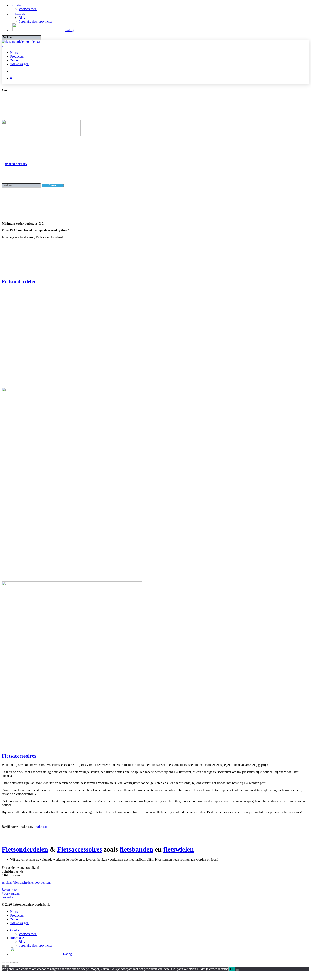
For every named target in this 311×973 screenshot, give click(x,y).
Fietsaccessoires (19, 756)
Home (14, 911)
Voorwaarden (11, 893)
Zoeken (15, 919)
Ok (232, 969)
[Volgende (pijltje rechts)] (7, 966)
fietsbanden (136, 849)
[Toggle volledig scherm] (7, 962)
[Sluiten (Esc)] (16, 962)
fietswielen (178, 849)
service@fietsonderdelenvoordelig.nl (26, 882)
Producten (17, 915)
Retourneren (10, 889)
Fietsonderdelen (19, 281)
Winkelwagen (19, 923)
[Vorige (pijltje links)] (3, 966)
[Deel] (12, 962)
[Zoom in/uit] (3, 962)
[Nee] (237, 970)
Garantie (7, 897)
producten (40, 826)
